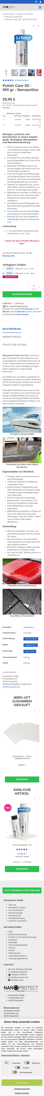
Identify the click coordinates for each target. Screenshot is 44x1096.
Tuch (28, 531)
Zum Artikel (22, 779)
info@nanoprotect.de (11, 687)
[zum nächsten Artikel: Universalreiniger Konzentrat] (38, 26)
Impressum (13, 940)
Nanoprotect (30, 645)
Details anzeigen (22, 1093)
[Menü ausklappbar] (40, 7)
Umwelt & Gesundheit (17, 921)
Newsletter (12, 942)
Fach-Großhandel (15, 910)
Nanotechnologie (15, 913)
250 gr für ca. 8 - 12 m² (20, 268)
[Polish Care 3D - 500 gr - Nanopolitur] (22, 48)
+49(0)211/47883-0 (19, 975)
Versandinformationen (17, 956)
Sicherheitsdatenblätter (18, 945)
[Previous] (34, 710)
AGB (10, 932)
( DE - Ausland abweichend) (15, 306)
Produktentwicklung (16, 918)
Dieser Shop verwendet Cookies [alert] (22, 1021)
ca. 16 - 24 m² (29, 651)
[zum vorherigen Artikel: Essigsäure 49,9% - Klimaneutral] (33, 26)
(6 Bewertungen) (16, 80)
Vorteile (11, 950)
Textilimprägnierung (15, 219)
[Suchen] (35, 7)
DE (36, 105)
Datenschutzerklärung (17, 934)
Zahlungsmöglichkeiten (18, 958)
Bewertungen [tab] (12, 336)
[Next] (40, 710)
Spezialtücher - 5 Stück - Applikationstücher (22, 757)
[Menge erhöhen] (39, 287)
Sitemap (11, 948)
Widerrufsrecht (14, 953)
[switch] (7, 1062)
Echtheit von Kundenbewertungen (22, 937)
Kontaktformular (16, 980)
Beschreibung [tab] (12, 328)
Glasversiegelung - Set (22, 845)
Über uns (12, 905)
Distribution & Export (17, 907)
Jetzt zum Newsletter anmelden (22, 890)
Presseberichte (14, 916)
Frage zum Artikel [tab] (15, 344)
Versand (6, 108)
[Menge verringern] (28, 287)
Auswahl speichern (22, 1089)
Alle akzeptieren (22, 1083)
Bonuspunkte (9, 256)
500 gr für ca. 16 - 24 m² (19, 275)
